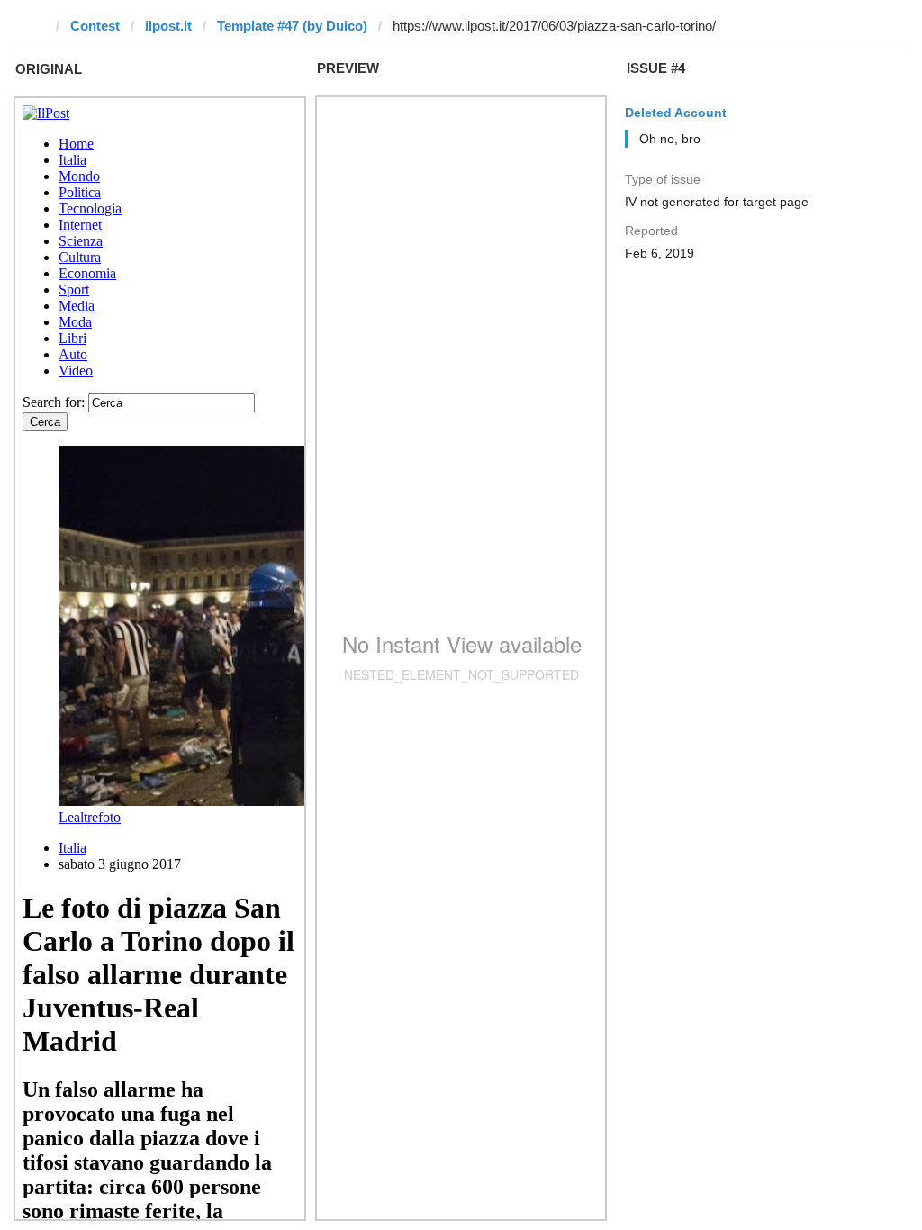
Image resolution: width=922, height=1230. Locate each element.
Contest (95, 25)
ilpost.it (168, 25)
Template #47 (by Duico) (292, 25)
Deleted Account (676, 112)
